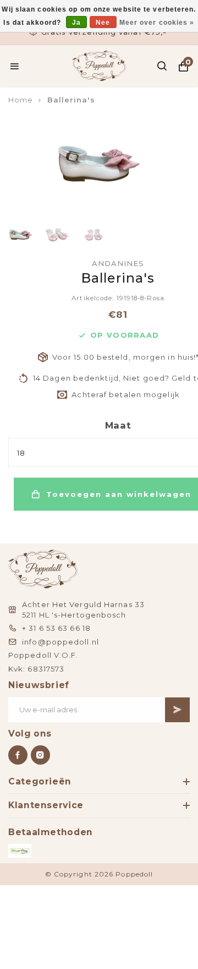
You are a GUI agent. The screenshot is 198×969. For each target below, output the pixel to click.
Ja (76, 22)
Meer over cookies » (157, 22)
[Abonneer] (177, 709)
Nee (103, 22)
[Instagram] (40, 755)
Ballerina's (71, 99)
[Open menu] (14, 66)
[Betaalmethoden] (19, 851)
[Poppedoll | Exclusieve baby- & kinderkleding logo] (99, 65)
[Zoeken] (162, 66)
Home (20, 99)
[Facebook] (18, 755)
